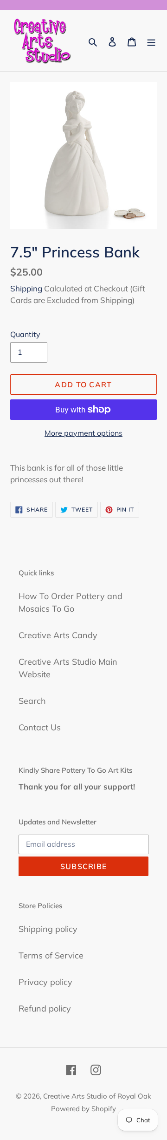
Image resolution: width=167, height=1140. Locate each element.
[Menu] (151, 41)
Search (32, 700)
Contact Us (40, 727)
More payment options (83, 433)
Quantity (25, 334)
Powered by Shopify (83, 1108)
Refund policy (45, 1008)
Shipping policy (48, 929)
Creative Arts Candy (58, 635)
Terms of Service (51, 955)
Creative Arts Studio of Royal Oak (97, 1096)
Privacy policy (45, 982)
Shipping (26, 288)
